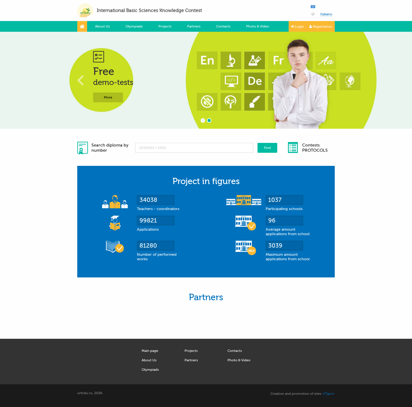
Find (267, 148)
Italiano (326, 14)
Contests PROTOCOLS (315, 148)
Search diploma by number (109, 148)
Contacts (223, 26)
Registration (322, 27)
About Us (102, 26)
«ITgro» (328, 394)
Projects (164, 26)
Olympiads (134, 26)
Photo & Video (257, 26)
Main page (150, 351)
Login (299, 27)
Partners (193, 26)
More (108, 97)
